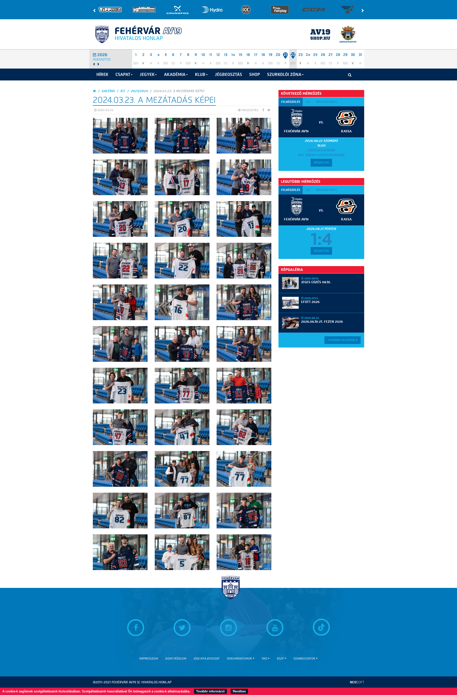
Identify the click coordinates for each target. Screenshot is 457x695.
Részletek (321, 162)
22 (293, 55)
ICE (122, 91)
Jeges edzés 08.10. (316, 282)
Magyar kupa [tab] (326, 102)
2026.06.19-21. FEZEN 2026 (322, 322)
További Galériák (341, 340)
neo (357, 682)
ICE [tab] (308, 102)
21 (285, 55)
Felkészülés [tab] (290, 102)
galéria (108, 91)
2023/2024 (139, 91)
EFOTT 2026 (310, 302)
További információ (210, 691)
